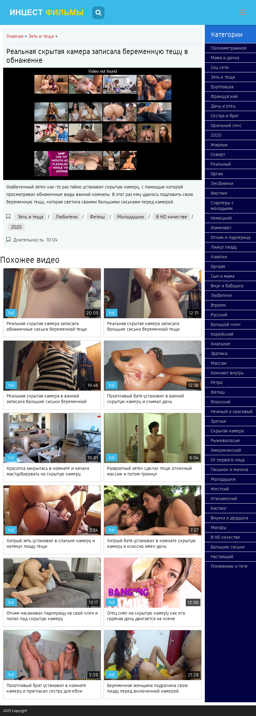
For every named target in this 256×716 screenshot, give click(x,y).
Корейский (222, 334)
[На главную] (47, 12)
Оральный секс (226, 125)
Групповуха (222, 87)
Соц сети (220, 67)
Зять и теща (30, 217)
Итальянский (224, 498)
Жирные (219, 145)
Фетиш (97, 217)
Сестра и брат (225, 116)
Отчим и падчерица (230, 237)
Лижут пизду (224, 247)
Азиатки (219, 257)
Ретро (217, 382)
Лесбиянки (222, 183)
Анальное (220, 344)
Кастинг (219, 508)
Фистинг (219, 193)
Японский (220, 402)
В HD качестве (171, 217)
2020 (16, 227)
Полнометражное (229, 48)
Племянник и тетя (229, 566)
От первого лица (227, 460)
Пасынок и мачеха (229, 469)
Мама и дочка (225, 58)
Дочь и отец (223, 106)
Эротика (219, 353)
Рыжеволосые (225, 440)
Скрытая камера (227, 431)
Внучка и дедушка (229, 518)
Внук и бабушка (227, 286)
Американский (226, 450)
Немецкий (221, 218)
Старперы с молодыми (222, 205)
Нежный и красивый (232, 411)
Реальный (221, 164)
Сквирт (218, 154)
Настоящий (222, 556)
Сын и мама (222, 276)
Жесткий (220, 489)
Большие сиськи (227, 547)
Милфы (218, 527)
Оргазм (218, 266)
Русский (219, 315)
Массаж (219, 363)
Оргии (217, 174)
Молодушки (130, 217)
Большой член (225, 324)
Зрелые (218, 421)
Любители (67, 217)
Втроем (218, 305)
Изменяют (221, 228)
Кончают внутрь (227, 373)
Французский (224, 96)
